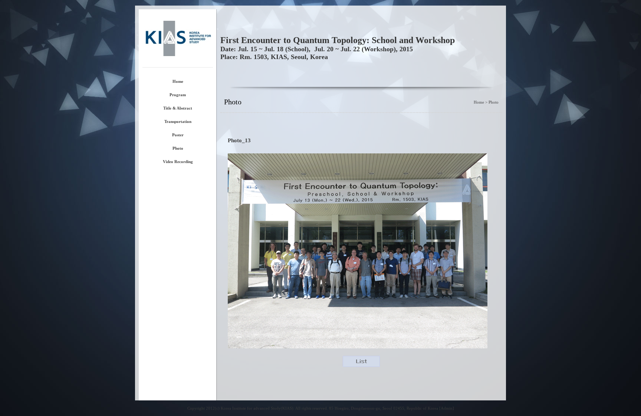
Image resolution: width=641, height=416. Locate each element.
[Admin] (446, 408)
